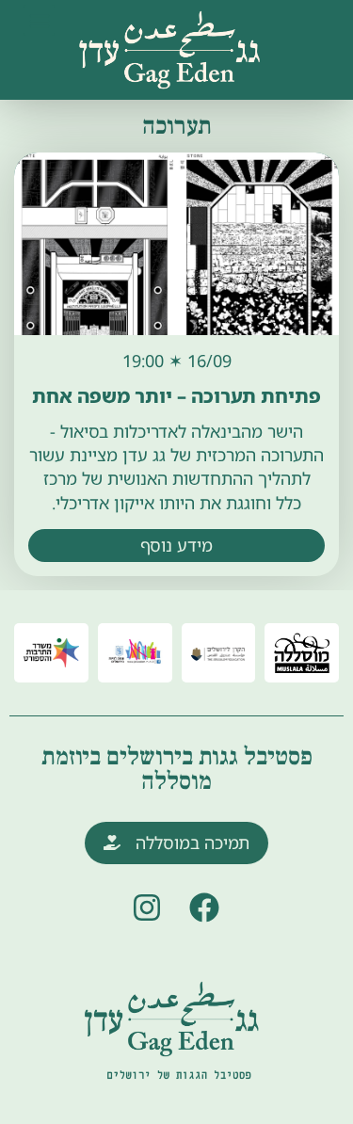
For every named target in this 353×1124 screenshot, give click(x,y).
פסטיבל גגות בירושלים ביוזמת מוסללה (177, 769)
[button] (39, 20)
